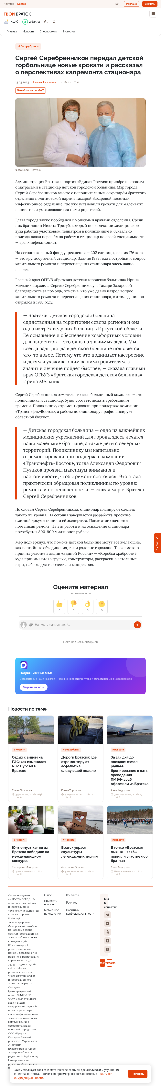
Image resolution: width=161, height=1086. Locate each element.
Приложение (102, 963)
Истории (69, 31)
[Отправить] (137, 624)
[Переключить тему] (45, 21)
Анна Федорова (120, 790)
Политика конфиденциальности (80, 912)
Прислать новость (50, 902)
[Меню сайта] (153, 13)
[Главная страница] (17, 14)
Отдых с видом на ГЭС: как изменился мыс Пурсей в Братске (29, 764)
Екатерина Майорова (25, 867)
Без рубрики (29, 46)
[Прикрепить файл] (31, 625)
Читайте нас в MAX (30, 90)
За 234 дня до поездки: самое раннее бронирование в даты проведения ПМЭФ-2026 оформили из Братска (129, 770)
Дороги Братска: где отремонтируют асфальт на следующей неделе (79, 764)
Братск (21, 3)
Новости (28, 31)
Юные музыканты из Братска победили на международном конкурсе (30, 854)
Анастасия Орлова (72, 867)
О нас (48, 895)
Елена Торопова (44, 82)
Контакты (72, 895)
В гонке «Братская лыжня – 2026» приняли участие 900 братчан (129, 854)
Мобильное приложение (52, 912)
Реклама (72, 902)
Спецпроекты (48, 31)
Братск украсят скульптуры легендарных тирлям (79, 851)
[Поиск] (54, 21)
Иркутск (9, 3)
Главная (11, 31)
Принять (138, 1074)
